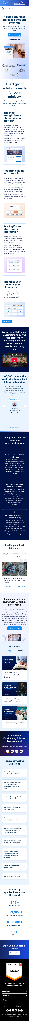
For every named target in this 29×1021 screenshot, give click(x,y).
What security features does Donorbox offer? (12, 808)
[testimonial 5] (16, 427)
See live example (14, 39)
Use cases (5, 995)
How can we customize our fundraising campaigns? (12, 819)
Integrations (6, 1000)
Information (6, 991)
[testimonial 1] (10, 427)
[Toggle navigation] (25, 8)
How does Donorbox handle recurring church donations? (12, 841)
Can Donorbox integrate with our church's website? (13, 798)
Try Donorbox (14, 953)
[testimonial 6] (18, 427)
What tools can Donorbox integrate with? (11, 866)
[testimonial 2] (12, 427)
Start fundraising (14, 35)
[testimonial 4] (15, 427)
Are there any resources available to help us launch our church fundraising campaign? (12, 854)
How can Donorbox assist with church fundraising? (12, 773)
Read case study (14, 399)
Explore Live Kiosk (14, 628)
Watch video (21, 586)
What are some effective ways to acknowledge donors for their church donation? (13, 830)
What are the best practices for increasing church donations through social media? (12, 785)
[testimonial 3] (13, 427)
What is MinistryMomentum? (13, 876)
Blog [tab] (9, 651)
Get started (6, 321)
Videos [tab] (20, 651)
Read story (7, 586)
